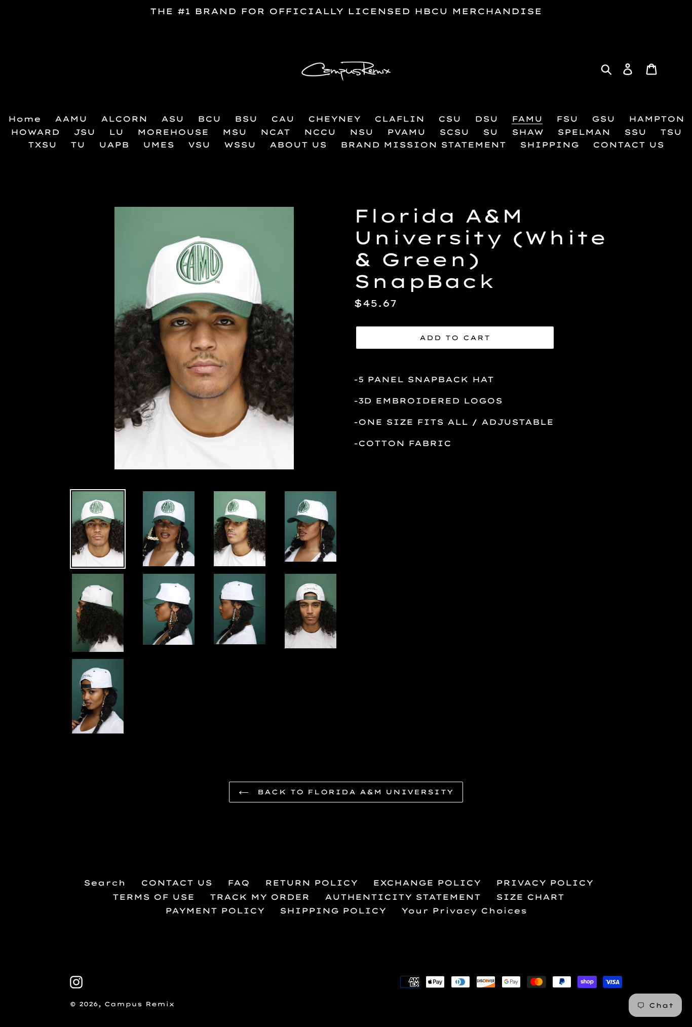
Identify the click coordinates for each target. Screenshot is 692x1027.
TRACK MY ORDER (260, 897)
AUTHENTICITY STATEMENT (403, 897)
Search (105, 883)
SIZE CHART (530, 897)
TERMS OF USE (153, 897)
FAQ (238, 883)
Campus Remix (139, 1004)
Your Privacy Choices (464, 910)
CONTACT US (176, 883)
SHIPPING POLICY (333, 910)
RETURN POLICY (311, 883)
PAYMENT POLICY (214, 910)
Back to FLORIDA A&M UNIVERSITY (353, 792)
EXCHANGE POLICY (427, 883)
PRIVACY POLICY (544, 883)
